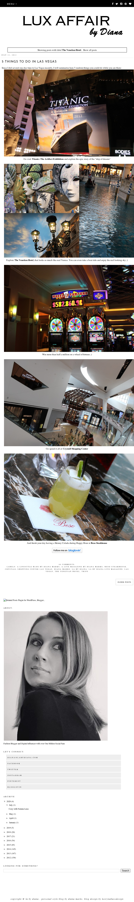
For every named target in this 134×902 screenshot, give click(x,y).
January (12, 822)
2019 (9, 827)
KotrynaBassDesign (113, 898)
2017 (9, 836)
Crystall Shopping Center (75, 448)
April (11, 818)
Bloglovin (15, 787)
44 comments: (67, 564)
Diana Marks (62, 569)
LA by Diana (79, 569)
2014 (9, 849)
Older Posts (124, 582)
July (11, 805)
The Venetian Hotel (24, 260)
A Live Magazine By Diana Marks (82, 567)
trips (85, 571)
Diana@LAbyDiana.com (23, 758)
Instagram (15, 775)
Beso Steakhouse (99, 543)
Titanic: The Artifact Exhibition (48, 159)
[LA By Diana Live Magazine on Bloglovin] (67, 552)
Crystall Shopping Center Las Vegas (29, 569)
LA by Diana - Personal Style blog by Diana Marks (54, 898)
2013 (9, 853)
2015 (9, 844)
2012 (9, 857)
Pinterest (14, 781)
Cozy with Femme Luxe (19, 808)
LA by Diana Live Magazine (106, 569)
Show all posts (90, 50)
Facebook (14, 763)
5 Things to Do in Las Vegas (29, 61)
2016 (9, 840)
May (11, 813)
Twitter (13, 769)
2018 (9, 832)
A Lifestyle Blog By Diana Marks (38, 567)
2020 (9, 801)
